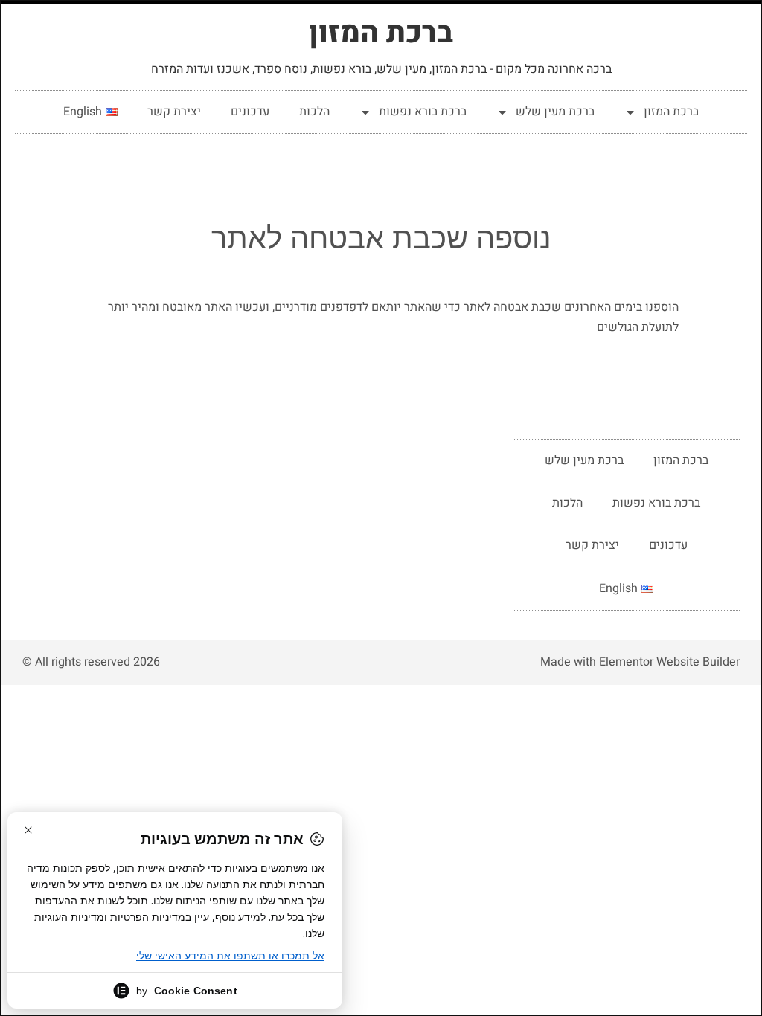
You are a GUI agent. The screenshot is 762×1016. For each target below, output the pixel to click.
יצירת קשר (174, 111)
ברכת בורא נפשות (423, 111)
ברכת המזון (381, 33)
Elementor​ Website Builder (669, 662)
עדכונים (250, 111)
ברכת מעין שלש (555, 111)
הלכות (314, 111)
